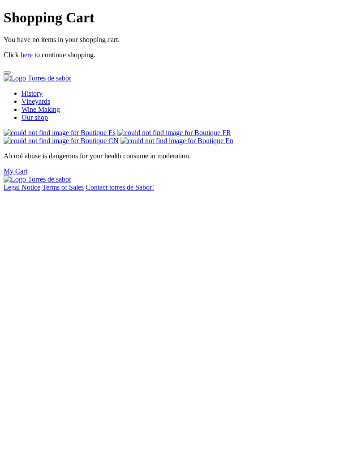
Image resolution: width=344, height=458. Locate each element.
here (27, 55)
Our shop (35, 117)
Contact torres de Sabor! (120, 187)
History (32, 93)
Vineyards (36, 101)
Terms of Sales (63, 187)
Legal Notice (22, 187)
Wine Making (41, 109)
